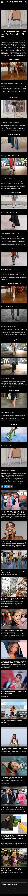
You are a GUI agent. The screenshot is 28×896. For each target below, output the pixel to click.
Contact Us (14, 888)
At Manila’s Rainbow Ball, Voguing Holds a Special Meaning (13, 869)
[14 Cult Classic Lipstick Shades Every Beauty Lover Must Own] (14, 766)
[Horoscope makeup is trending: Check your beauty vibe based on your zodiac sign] (14, 649)
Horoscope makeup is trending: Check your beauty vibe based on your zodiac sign (13, 661)
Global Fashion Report (14, 1)
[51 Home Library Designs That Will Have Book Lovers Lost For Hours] (14, 587)
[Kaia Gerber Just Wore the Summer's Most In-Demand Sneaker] (14, 680)
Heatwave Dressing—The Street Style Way (13, 807)
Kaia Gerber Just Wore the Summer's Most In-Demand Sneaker (13, 692)
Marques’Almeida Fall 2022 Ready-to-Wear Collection (14, 748)
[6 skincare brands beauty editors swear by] (14, 530)
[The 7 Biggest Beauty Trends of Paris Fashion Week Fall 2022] (14, 619)
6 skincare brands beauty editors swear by (13, 542)
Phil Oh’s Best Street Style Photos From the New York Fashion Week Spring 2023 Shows (14, 512)
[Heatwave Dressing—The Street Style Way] (14, 796)
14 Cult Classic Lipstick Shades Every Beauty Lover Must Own (12, 777)
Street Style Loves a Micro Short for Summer (11, 721)
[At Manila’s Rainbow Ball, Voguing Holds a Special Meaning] (14, 857)
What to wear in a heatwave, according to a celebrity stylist (13, 571)
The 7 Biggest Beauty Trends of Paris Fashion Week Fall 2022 (12, 631)
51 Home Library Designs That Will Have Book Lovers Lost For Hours (13, 599)
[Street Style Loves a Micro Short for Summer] (14, 709)
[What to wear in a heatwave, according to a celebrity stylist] (14, 559)
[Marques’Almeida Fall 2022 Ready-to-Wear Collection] (14, 736)
